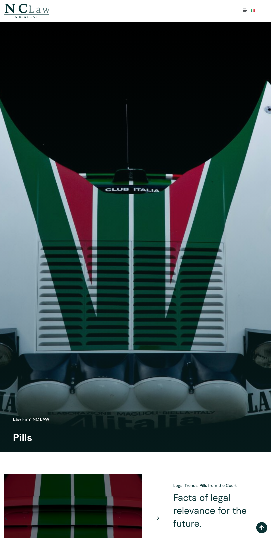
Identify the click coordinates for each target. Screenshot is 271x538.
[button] (244, 11)
